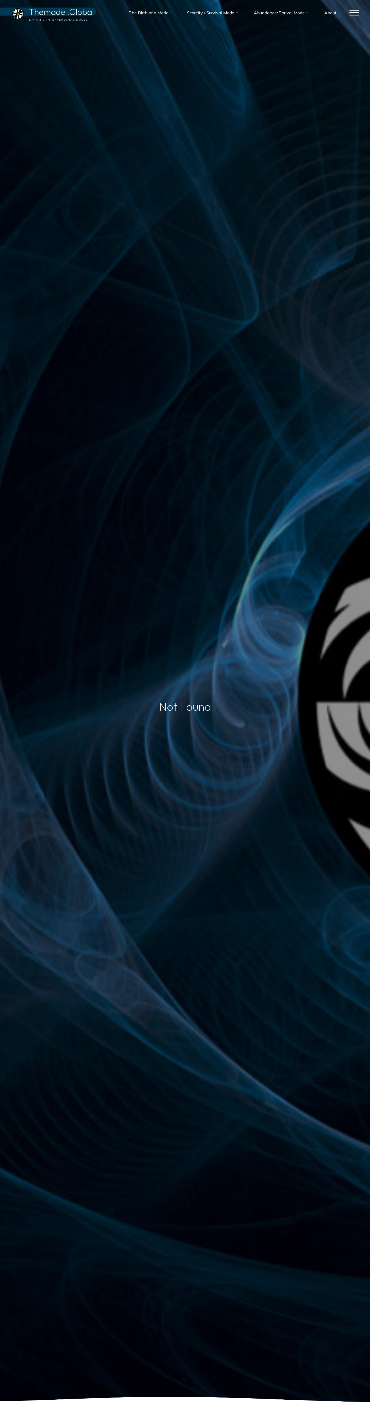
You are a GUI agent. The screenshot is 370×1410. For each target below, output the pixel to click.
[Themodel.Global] (18, 12)
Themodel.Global (61, 11)
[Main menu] (354, 13)
